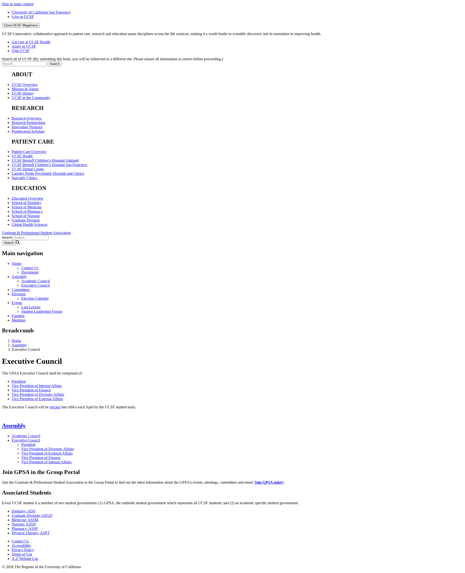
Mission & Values (25, 89)
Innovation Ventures (27, 127)
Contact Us (30, 268)
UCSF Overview (25, 85)
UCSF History (23, 93)
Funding (18, 316)
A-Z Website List (25, 559)
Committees (21, 290)
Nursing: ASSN (24, 524)
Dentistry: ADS (23, 511)
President (19, 381)
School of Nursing (26, 216)
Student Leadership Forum (41, 311)
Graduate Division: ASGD (32, 515)
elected (55, 407)
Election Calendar (35, 298)
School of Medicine (27, 207)
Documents (30, 272)
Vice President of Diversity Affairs (38, 394)
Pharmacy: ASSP (25, 529)
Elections (19, 294)
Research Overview (27, 118)
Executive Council (35, 285)
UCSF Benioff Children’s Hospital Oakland (45, 160)
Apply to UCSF (24, 46)
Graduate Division (26, 220)
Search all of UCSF (112, 59)
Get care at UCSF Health (31, 42)
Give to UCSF (23, 17)
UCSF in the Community (31, 98)
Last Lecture (30, 307)
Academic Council (35, 281)
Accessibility (21, 545)
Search (7, 237)
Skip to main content (17, 4)
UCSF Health (22, 156)
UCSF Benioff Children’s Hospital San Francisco (49, 165)
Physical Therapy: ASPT (31, 533)
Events (17, 303)
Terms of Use (22, 554)
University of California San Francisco (41, 12)
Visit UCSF (21, 51)
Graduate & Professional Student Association (36, 233)
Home (16, 341)
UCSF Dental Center (28, 169)
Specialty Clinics (24, 178)
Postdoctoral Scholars (28, 131)
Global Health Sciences (29, 224)
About (16, 263)
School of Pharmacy (27, 211)
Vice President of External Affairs (37, 399)
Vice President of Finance (31, 390)
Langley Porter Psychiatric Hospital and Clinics (48, 173)
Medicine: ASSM (25, 520)
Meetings (19, 320)
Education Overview (27, 198)
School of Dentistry (26, 203)
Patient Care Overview (29, 152)
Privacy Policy (23, 550)
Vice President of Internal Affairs (37, 386)
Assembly (19, 277)
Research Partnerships (28, 123)
